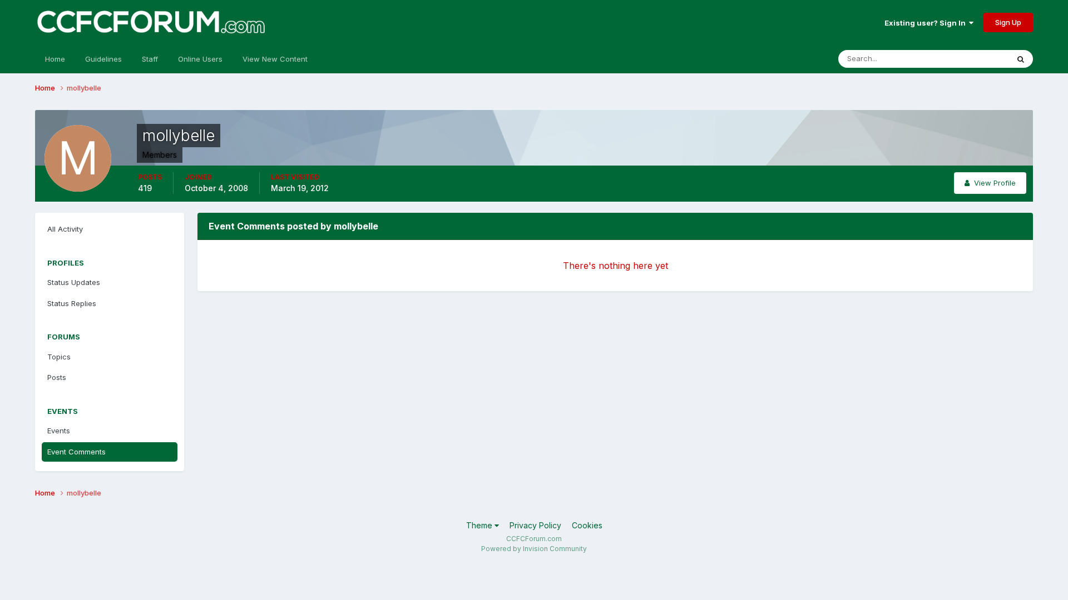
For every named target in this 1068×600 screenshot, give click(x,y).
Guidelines (103, 58)
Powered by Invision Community (534, 548)
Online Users (200, 58)
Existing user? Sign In (926, 22)
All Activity (65, 228)
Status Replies (71, 303)
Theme (480, 525)
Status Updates (968, 58)
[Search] (1020, 59)
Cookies (587, 525)
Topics (59, 356)
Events (58, 430)
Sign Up (1008, 22)
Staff (150, 58)
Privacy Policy (535, 525)
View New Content (275, 58)
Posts (56, 377)
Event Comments (76, 451)
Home (55, 58)
